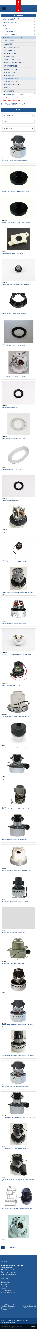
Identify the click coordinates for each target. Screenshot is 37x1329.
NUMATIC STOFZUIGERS (12, 60)
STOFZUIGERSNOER (11, 72)
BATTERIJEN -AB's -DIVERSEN (13, 94)
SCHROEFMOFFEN (10, 69)
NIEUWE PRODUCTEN (10, 97)
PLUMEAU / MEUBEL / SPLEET (14, 63)
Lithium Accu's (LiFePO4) (11, 19)
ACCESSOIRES (9, 41)
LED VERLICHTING (9, 35)
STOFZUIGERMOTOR (11, 78)
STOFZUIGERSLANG (11, 82)
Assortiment (20, 15)
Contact (4, 1288)
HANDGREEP (8, 44)
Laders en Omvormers (10, 22)
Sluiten (32, 1327)
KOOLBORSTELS (9, 50)
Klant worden (6, 1290)
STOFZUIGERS (9, 91)
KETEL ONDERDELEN (11, 47)
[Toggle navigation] (4, 8)
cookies (21, 1327)
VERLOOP (7, 88)
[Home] (18, 6)
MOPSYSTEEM (9, 56)
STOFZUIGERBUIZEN (11, 66)
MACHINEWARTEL (10, 53)
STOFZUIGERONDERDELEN (12, 38)
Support (4, 1286)
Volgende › (12, 1247)
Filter (20, 110)
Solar (4, 25)
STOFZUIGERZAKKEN (11, 85)
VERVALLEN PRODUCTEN (11, 100)
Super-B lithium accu (8, 1293)
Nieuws (4, 1284)
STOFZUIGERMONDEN (11, 75)
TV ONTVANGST (8, 31)
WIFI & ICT (6, 28)
